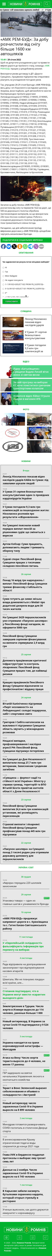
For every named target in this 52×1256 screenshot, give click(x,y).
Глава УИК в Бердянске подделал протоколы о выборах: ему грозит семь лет (24, 1158)
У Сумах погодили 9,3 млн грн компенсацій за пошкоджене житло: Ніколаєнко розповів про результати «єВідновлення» (26, 512)
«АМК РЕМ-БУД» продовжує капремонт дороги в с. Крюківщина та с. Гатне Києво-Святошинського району (25, 923)
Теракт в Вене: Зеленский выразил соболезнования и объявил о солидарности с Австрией (25, 1091)
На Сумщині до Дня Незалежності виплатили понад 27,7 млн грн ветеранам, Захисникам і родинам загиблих (25, 764)
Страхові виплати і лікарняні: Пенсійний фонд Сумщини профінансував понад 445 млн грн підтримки (24, 829)
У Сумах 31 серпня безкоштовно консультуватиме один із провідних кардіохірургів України (26, 495)
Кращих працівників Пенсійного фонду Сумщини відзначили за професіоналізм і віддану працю (23, 686)
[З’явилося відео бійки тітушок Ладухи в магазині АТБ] (39, 433)
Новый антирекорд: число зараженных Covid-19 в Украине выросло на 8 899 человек (23, 1106)
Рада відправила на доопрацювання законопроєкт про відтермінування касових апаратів (24, 967)
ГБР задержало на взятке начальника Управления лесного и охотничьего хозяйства (23, 1076)
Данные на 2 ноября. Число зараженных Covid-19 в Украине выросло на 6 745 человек (23, 1173)
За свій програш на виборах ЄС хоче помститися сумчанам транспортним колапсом (31, 385)
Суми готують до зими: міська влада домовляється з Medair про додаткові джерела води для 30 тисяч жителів (24, 604)
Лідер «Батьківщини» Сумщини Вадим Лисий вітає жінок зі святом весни (31, 371)
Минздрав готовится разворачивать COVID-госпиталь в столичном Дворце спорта (25, 1128)
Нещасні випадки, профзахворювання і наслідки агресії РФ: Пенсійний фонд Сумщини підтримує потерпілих (23, 746)
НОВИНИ (26, 461)
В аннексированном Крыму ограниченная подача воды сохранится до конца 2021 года (21, 1143)
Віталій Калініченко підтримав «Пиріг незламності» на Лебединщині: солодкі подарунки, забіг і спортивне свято (25, 709)
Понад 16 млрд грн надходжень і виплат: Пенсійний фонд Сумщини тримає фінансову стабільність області (25, 585)
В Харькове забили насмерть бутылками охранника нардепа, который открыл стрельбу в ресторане (23, 1196)
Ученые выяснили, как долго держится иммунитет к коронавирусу (25, 1211)
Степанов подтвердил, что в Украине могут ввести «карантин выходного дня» (24, 994)
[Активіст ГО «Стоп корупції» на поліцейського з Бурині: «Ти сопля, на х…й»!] (13, 446)
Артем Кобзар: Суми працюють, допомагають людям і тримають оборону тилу (23, 547)
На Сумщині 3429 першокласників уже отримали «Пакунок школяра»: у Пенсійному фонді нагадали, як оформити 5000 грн (25, 622)
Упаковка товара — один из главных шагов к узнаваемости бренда (26, 902)
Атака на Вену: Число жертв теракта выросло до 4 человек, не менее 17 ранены (24, 1061)
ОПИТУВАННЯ (26, 253)
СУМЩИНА (26, 311)
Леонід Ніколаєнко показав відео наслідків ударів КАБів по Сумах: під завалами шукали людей (25, 480)
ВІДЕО (26, 362)
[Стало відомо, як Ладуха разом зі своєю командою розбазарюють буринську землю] (13, 419)
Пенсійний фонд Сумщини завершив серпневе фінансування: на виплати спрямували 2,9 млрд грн (24, 641)
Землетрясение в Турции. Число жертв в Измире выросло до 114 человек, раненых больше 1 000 (23, 1009)
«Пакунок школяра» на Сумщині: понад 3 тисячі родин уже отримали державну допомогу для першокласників (26, 854)
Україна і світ (26, 867)
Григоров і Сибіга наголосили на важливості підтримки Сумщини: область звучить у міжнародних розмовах (24, 727)
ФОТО (26, 409)
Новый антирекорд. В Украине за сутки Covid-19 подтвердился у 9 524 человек (25, 1025)
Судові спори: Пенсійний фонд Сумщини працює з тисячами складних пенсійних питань (22, 562)
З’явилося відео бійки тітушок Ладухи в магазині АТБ (31, 397)
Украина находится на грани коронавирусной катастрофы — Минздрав (23, 1046)
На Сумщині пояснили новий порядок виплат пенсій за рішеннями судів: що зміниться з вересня (24, 530)
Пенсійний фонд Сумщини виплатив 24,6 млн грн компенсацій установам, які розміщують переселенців (25, 811)
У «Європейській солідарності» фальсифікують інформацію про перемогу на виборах (23, 946)
